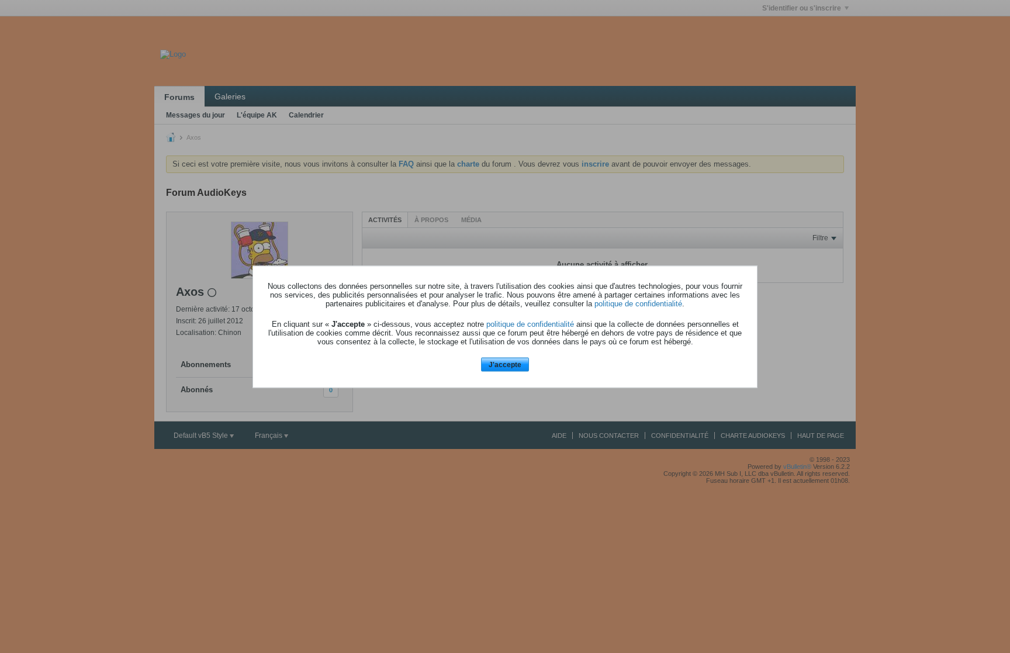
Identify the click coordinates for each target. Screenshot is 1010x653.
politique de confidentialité (638, 303)
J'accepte (505, 365)
